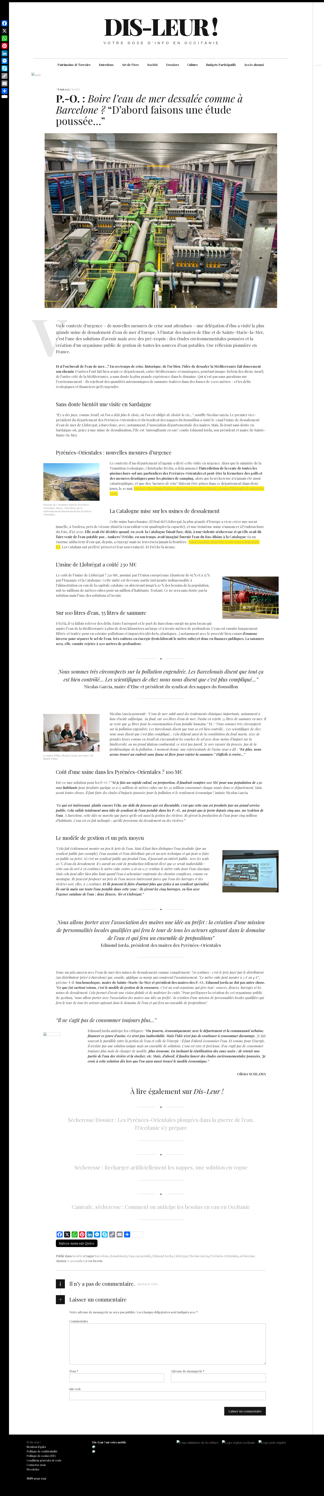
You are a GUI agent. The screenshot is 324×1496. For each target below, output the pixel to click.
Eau (131, 1256)
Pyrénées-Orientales (224, 1256)
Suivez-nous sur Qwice (76, 1243)
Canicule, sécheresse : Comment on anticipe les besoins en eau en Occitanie (161, 1206)
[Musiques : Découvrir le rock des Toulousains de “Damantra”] (318, 86)
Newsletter (33, 1469)
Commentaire (78, 1321)
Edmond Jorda (162, 1256)
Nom (73, 1371)
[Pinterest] (4, 46)
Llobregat (181, 1256)
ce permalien (76, 1261)
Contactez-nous (36, 1465)
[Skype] (4, 68)
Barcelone (102, 1256)
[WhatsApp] (4, 38)
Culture (192, 65)
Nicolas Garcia (199, 1256)
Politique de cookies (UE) (41, 1456)
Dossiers (172, 65)
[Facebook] (4, 23)
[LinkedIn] (4, 53)
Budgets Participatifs (221, 65)
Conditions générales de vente (44, 1460)
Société (152, 65)
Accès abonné (254, 65)
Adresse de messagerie (187, 1371)
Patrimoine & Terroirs (74, 65)
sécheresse (247, 1256)
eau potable (143, 1256)
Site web (75, 1389)
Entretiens (106, 65)
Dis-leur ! (160, 26)
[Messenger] (4, 61)
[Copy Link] (4, 76)
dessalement (118, 1256)
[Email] (4, 83)
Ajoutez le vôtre (147, 1284)
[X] (4, 31)
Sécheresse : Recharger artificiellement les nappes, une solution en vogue (161, 1167)
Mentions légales (36, 1447)
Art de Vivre (130, 65)
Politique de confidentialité (42, 1451)
